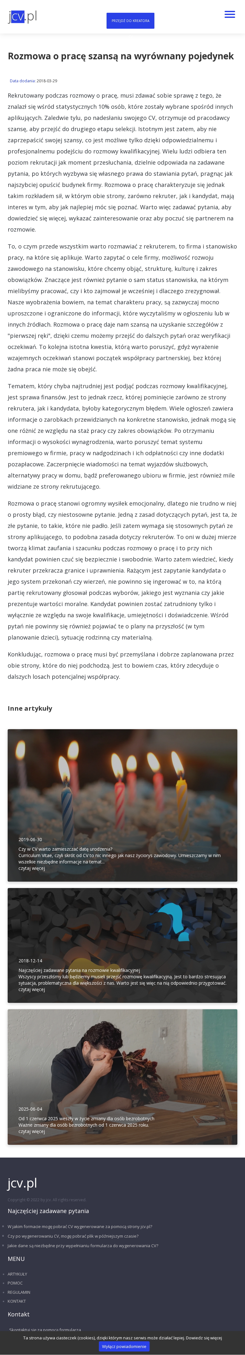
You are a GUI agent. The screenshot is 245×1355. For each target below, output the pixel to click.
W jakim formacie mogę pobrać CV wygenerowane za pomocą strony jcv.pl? (80, 1226)
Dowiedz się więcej (204, 1338)
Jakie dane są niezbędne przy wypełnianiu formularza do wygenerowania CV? (83, 1245)
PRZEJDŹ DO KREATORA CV (130, 24)
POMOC (15, 1283)
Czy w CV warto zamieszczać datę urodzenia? (65, 849)
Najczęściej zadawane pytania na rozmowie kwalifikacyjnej (79, 970)
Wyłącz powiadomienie (124, 1346)
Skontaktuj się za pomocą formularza (45, 1330)
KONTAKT (17, 1301)
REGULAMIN (19, 1292)
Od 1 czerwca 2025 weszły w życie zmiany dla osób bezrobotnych (86, 1118)
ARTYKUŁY (17, 1274)
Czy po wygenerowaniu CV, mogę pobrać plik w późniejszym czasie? (73, 1236)
